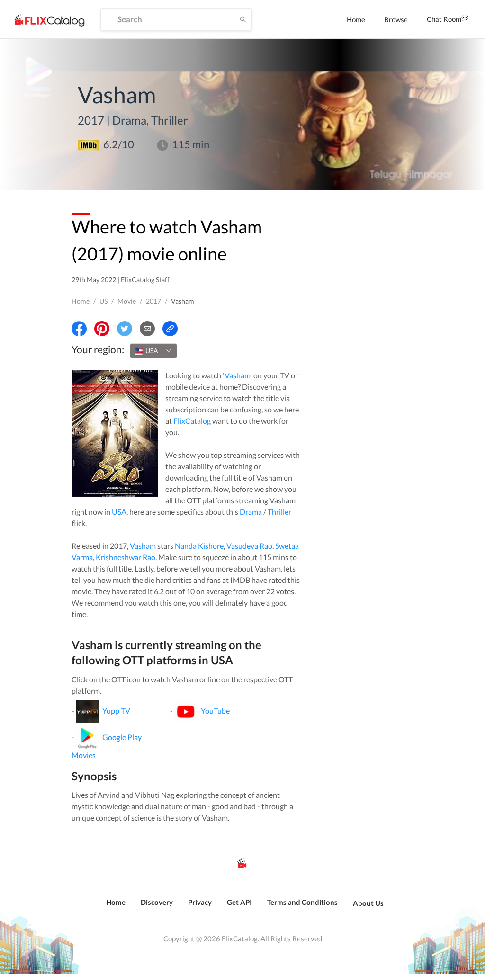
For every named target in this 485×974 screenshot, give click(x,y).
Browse (396, 19)
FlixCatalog (192, 420)
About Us (368, 903)
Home (356, 19)
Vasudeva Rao (249, 545)
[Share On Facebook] (79, 328)
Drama (251, 511)
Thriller (279, 511)
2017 (153, 301)
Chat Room (444, 19)
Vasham (143, 545)
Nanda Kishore (199, 545)
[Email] (147, 328)
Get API (239, 902)
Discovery (157, 902)
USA (119, 511)
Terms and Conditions (302, 902)
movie (126, 301)
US (103, 301)
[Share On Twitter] (124, 328)
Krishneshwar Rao (125, 557)
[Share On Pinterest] (101, 328)
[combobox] (153, 350)
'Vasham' (237, 375)
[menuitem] (356, 19)
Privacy (200, 902)
